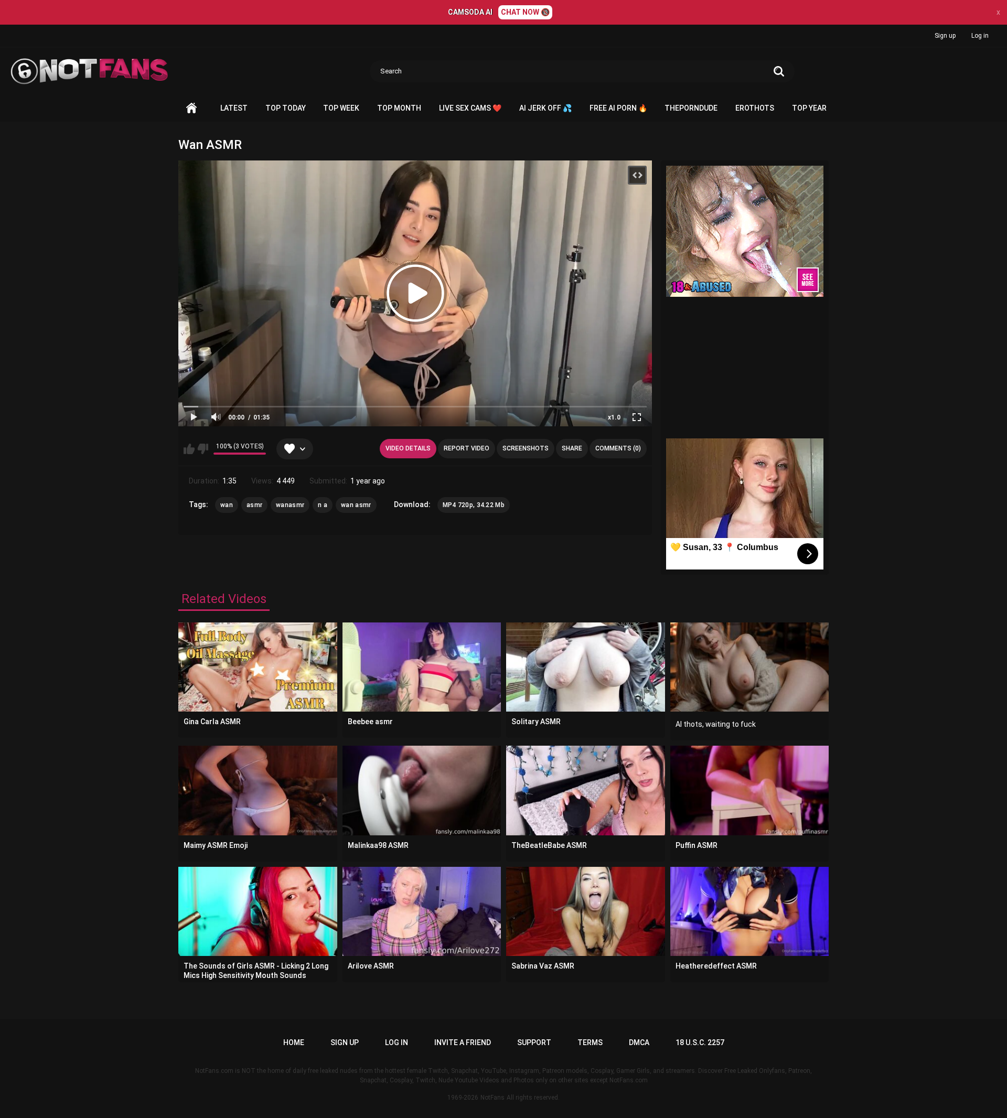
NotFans (492, 1097)
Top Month (399, 108)
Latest (234, 108)
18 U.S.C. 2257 (700, 1042)
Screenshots (525, 448)
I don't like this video (202, 449)
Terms (590, 1042)
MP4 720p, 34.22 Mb (474, 505)
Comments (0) (618, 448)
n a (322, 505)
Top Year (809, 108)
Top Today (285, 108)
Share (572, 448)
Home (191, 108)
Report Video (466, 448)
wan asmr (356, 505)
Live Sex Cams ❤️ (470, 108)
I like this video (189, 449)
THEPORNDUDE (691, 108)
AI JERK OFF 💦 (545, 108)
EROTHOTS (754, 108)
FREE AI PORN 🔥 (618, 108)
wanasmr (290, 505)
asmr (254, 505)
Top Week (341, 108)
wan (226, 505)
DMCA (639, 1042)
